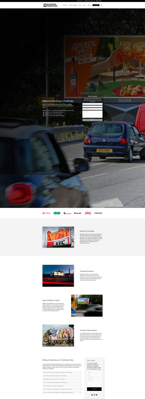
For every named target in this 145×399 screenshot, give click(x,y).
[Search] (100, 5)
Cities (84, 5)
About (89, 5)
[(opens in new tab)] (46, 213)
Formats (64, 5)
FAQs (80, 5)
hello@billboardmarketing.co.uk (89, 0)
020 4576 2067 (79, 0)
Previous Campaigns (73, 5)
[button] (92, 120)
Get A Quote (96, 5)
